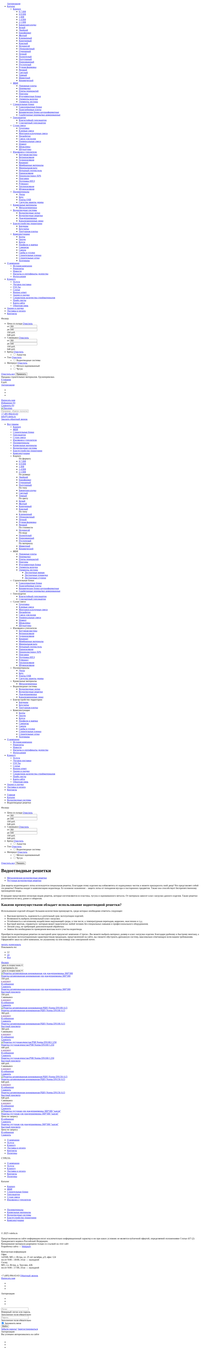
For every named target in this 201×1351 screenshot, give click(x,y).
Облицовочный (27, 517)
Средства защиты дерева (31, 678)
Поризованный (26, 538)
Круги (22, 718)
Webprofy (26, 1246)
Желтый (23, 503)
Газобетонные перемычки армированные (39, 591)
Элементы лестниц (28, 570)
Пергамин (24, 654)
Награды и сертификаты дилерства (30, 750)
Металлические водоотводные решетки (27, 878)
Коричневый (25, 506)
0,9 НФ (22, 464)
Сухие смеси (13, 1197)
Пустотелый (25, 540)
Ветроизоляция (26, 633)
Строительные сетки (29, 734)
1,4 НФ (22, 469)
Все (9, 957)
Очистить (28, 323)
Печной (23, 519)
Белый (22, 501)
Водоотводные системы (19, 800)
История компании (22, 742)
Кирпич (11, 1186)
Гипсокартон (13, 1194)
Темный (23, 495)
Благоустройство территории (21, 1217)
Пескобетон (25, 612)
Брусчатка (24, 705)
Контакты (12, 789)
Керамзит (23, 638)
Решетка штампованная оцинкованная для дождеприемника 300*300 (35, 976)
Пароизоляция (26, 649)
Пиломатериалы (15, 1209)
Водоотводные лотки (29, 689)
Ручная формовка (27, 522)
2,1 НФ (22, 472)
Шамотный (24, 546)
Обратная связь (20, 781)
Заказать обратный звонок (14, 419)
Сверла (22, 726)
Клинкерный (25, 514)
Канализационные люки (31, 697)
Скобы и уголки (27, 729)
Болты (22, 713)
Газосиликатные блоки (30, 583)
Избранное (8, 403)
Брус (21, 673)
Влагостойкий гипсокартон (33, 596)
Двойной (23, 477)
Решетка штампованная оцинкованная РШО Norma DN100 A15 (33, 1010)
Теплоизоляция (26, 662)
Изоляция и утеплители (19, 1199)
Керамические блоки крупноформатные (39, 588)
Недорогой (24, 530)
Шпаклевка (24, 623)
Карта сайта (19, 779)
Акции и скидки (21, 771)
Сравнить (7, 405)
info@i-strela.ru (8, 416)
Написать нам (8, 400)
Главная (11, 794)
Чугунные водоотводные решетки (24, 880)
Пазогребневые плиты (30, 585)
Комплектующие (15, 1220)
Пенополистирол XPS (30, 652)
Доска (22, 670)
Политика (12, 1153)
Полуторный (25, 485)
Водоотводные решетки (31, 691)
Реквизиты (18, 744)
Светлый (23, 493)
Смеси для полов (27, 615)
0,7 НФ (22, 461)
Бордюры (23, 702)
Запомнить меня (12, 1323)
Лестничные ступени (35, 578)
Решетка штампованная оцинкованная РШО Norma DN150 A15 (33, 1079)
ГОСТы (17, 763)
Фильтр (5, 962)
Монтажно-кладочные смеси (33, 609)
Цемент (22, 620)
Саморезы (24, 723)
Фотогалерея (19, 752)
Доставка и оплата (16, 787)
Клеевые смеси (26, 607)
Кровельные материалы (19, 1212)
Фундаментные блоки (30, 564)
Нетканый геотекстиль (30, 646)
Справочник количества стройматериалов (34, 774)
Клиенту (11, 755)
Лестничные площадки (36, 575)
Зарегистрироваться (28, 1329)
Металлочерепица (28, 683)
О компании (13, 739)
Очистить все (8, 374)
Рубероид (23, 660)
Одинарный (25, 482)
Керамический (26, 548)
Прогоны (23, 562)
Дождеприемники (28, 694)
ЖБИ (9, 1189)
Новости (17, 747)
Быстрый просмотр (10, 992)
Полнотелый (25, 535)
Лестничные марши (35, 572)
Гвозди (22, 715)
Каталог (11, 797)
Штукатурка (25, 625)
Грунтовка (24, 604)
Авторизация (7, 385)
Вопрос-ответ (20, 768)
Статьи (16, 766)
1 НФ (21, 466)
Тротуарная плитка (28, 707)
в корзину (6, 981)
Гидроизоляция (26, 636)
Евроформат (25, 480)
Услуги (16, 758)
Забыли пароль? (9, 1329)
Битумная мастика (28, 631)
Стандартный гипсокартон (32, 599)
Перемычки (25, 556)
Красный (23, 509)
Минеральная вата (28, 644)
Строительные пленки (30, 731)
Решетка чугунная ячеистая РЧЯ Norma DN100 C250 (27, 1045)
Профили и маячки (28, 721)
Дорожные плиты (28, 554)
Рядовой (23, 525)
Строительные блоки (17, 1191)
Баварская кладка (27, 490)
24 (8, 955)
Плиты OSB (25, 676)
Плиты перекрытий (29, 559)
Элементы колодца (28, 567)
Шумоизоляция (26, 665)
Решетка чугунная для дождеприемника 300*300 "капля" (30, 1113)
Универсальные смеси (30, 617)
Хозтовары (24, 736)
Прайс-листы (19, 776)
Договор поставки (22, 760)
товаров (6, 379)
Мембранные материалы (31, 641)
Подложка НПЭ (27, 657)
